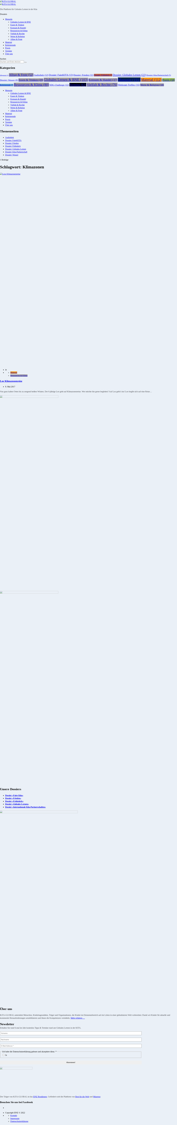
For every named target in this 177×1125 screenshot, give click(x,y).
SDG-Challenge (59, 85)
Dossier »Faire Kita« (14, 795)
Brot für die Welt (82, 1097)
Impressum (14, 1118)
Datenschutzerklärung (19, 1121)
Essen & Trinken (17, 25)
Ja (6, 1055)
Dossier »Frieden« (13, 798)
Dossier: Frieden (83, 75)
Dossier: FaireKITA (61, 75)
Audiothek (41, 75)
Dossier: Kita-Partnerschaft (158, 75)
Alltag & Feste (16, 39)
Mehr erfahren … (78, 1018)
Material (8, 42)
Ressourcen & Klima (18, 31)
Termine (8, 51)
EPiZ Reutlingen (40, 1097)
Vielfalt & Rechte (17, 34)
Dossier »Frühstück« (14, 801)
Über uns (9, 54)
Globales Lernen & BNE (20, 22)
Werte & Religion (17, 36)
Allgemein (4, 75)
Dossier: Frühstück (103, 75)
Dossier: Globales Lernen (129, 74)
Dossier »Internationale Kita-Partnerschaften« (25, 807)
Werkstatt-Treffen (129, 85)
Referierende (10, 45)
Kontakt (13, 1115)
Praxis (7, 48)
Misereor (96, 1097)
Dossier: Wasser (9, 80)
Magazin (8, 19)
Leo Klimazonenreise (11, 381)
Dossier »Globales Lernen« (17, 804)
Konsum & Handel (18, 28)
